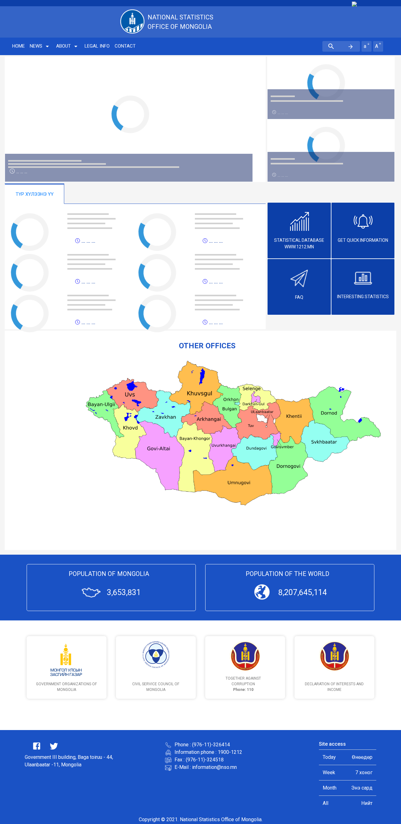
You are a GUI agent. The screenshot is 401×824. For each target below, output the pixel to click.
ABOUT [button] (63, 46)
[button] (24, 119)
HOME (18, 46)
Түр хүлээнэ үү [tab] (35, 194)
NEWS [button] (36, 46)
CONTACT (125, 46)
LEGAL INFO (97, 46)
